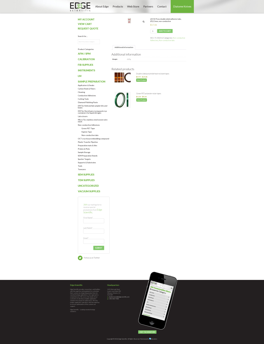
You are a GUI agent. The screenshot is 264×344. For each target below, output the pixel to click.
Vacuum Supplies (89, 191)
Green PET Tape (88, 128)
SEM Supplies (86, 174)
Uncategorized (88, 185)
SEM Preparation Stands (87, 156)
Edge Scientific (80, 7)
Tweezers (82, 169)
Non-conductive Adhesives (89, 125)
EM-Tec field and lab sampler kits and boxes (92, 107)
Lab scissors (83, 116)
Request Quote (88, 28)
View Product (141, 80)
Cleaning (81, 92)
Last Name (87, 228)
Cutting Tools (83, 99)
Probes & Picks (84, 149)
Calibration (86, 59)
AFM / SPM (84, 53)
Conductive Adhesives (87, 95)
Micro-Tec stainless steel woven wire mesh (92, 121)
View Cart (85, 23)
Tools (80, 166)
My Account (86, 19)
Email (85, 238)
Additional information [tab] (124, 47)
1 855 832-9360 (114, 299)
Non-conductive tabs (167, 40)
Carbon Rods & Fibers (86, 89)
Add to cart (165, 31)
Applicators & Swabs (86, 85)
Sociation (154, 339)
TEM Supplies (86, 180)
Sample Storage (84, 152)
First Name (88, 217)
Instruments (86, 70)
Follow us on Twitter (92, 258)
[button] (144, 22)
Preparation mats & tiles (87, 145)
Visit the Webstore (147, 332)
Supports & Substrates (87, 162)
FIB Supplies (85, 64)
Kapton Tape (86, 132)
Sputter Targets (84, 159)
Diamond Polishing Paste (88, 102)
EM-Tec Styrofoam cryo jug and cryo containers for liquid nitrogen (92, 112)
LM (79, 75)
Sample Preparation (91, 81)
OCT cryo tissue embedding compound (93, 138)
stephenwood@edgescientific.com (119, 297)
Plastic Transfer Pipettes (88, 142)
